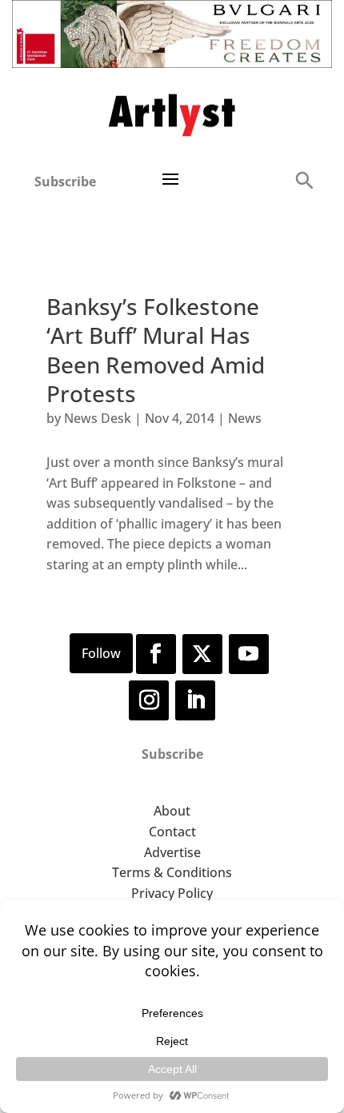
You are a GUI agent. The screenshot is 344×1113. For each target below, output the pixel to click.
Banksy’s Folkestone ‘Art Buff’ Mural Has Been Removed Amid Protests (155, 350)
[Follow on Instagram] (149, 700)
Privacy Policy (172, 893)
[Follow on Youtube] (249, 654)
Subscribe (65, 181)
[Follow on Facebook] (156, 654)
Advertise (172, 852)
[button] (304, 179)
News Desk (97, 418)
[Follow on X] (202, 654)
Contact (172, 831)
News (245, 418)
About (172, 811)
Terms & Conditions (172, 872)
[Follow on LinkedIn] (195, 700)
